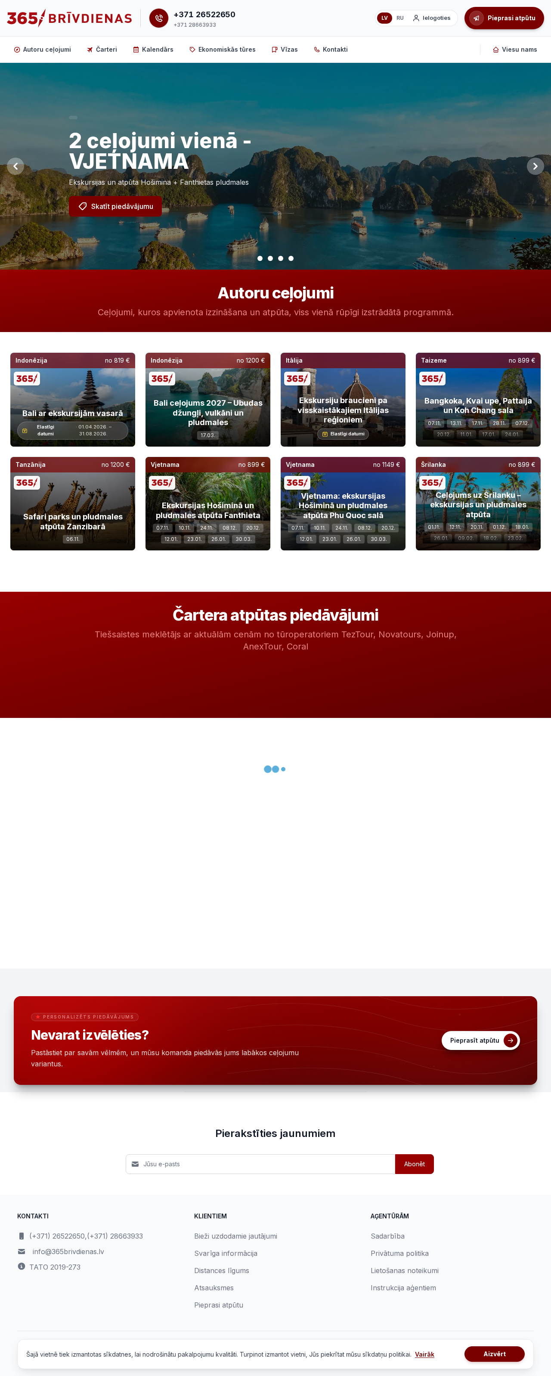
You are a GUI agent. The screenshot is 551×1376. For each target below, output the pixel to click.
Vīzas (289, 49)
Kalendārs (157, 49)
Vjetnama (165, 464)
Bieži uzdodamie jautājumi (235, 1236)
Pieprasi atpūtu (218, 1305)
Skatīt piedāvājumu (122, 206)
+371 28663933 (194, 25)
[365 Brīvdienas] (69, 18)
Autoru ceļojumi (47, 49)
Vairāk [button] (424, 1354)
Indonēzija (31, 360)
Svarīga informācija (225, 1253)
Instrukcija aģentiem (403, 1287)
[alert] (73, 117)
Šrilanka (433, 464)
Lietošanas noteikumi (405, 1270)
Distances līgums (221, 1270)
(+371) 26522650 (57, 1236)
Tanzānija (30, 464)
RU (400, 18)
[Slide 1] (260, 258)
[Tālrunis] (158, 18)
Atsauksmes (214, 1287)
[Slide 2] (270, 258)
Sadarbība (388, 1236)
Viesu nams (519, 49)
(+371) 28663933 (115, 1236)
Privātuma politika (400, 1253)
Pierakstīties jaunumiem (275, 1133)
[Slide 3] (280, 258)
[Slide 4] (291, 258)
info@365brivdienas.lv (68, 1251)
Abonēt (414, 1164)
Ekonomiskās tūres (227, 49)
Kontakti (335, 49)
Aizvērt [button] (494, 1353)
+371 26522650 (204, 14)
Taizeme (434, 360)
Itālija (294, 360)
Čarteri (106, 49)
